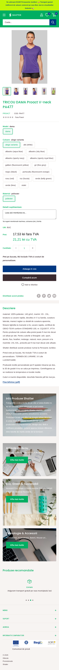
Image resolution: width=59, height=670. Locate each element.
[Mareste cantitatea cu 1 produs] (33, 248)
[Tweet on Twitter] (49, 296)
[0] (54, 14)
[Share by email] (54, 296)
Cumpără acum (29, 277)
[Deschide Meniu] (4, 15)
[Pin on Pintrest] (44, 296)
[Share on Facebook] (39, 296)
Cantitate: (7, 248)
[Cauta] (52, 22)
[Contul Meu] (41, 14)
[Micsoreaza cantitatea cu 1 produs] (16, 248)
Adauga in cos (29, 269)
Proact (6, 113)
